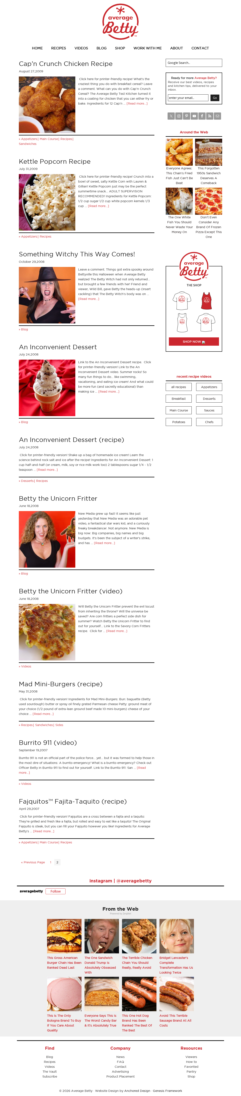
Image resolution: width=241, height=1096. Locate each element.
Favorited (191, 1066)
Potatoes (178, 422)
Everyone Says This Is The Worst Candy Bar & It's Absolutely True (101, 1020)
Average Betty (120, 22)
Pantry (191, 1071)
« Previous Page (33, 862)
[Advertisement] (194, 486)
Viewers (191, 1057)
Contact (120, 1066)
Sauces (209, 410)
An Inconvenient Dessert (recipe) (71, 439)
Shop (191, 1076)
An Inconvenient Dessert (58, 346)
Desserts (27, 480)
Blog (24, 329)
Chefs (209, 422)
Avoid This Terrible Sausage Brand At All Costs (175, 1020)
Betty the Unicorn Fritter (58, 498)
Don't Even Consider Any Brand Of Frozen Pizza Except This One (209, 227)
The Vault (50, 1071)
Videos (26, 666)
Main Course (49, 139)
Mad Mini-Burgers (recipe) (61, 683)
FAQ (120, 1061)
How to (191, 1061)
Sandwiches (28, 143)
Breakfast (179, 398)
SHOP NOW (192, 341)
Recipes (66, 139)
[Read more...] (137, 103)
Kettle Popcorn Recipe (55, 161)
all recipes (178, 387)
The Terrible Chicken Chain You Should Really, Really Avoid (137, 962)
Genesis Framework (167, 1090)
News (120, 1057)
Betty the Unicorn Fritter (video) (71, 591)
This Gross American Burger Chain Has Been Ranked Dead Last (64, 962)
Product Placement (120, 1076)
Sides (59, 725)
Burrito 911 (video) (48, 742)
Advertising (120, 1071)
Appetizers (29, 139)
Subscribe (49, 1076)
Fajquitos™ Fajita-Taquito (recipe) (73, 801)
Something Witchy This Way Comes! (77, 254)
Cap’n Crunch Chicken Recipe (66, 63)
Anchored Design (137, 1090)
